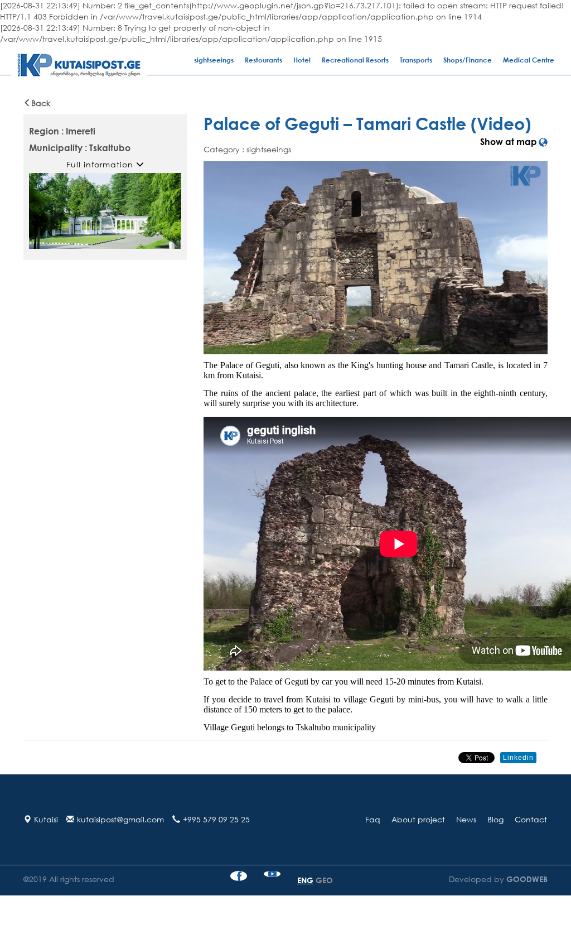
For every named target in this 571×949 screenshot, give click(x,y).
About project (418, 819)
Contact (531, 819)
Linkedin (518, 758)
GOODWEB (526, 879)
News (466, 819)
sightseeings (214, 60)
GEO (324, 880)
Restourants (263, 60)
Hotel (302, 60)
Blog (495, 819)
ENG (305, 880)
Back (40, 103)
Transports (416, 60)
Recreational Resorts (355, 60)
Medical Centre (528, 60)
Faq (372, 819)
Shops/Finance (467, 60)
